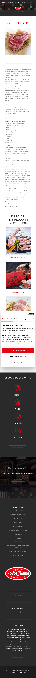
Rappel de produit (18, 555)
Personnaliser (17, 356)
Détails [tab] (16, 319)
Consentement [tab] (7, 319)
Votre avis (18, 538)
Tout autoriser (18, 350)
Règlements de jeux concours (18, 551)
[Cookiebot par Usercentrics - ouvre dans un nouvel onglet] (26, 314)
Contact (18, 542)
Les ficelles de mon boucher (18, 530)
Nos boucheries (18, 526)
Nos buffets (18, 518)
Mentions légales (14, 672)
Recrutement (18, 534)
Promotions (18, 522)
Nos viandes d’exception (18, 515)
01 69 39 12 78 (18, 595)
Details (18, 240)
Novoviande (18, 511)
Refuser (18, 362)
